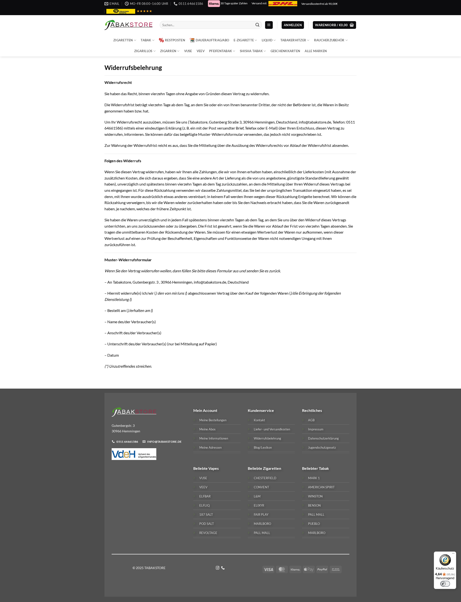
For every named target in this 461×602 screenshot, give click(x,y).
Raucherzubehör (329, 40)
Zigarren (168, 51)
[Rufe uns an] (223, 568)
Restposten (175, 40)
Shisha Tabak (251, 51)
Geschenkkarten (285, 51)
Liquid (267, 40)
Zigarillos (143, 51)
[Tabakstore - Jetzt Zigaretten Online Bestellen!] (128, 25)
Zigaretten (123, 40)
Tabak (146, 40)
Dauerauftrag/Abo (212, 40)
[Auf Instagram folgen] (217, 568)
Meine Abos (207, 429)
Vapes (213, 468)
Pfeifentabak (220, 51)
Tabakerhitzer (293, 40)
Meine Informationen (213, 438)
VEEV (201, 51)
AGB (311, 420)
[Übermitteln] (257, 25)
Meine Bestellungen (212, 420)
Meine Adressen (210, 447)
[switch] (445, 584)
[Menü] (453, 554)
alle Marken (316, 51)
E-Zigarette (244, 40)
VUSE (188, 51)
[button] (269, 25)
